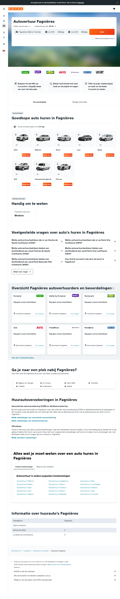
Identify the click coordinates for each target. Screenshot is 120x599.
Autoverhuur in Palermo (25, 481)
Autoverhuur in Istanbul (88, 488)
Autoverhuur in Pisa (24, 491)
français (81, 3)
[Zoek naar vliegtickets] (4, 16)
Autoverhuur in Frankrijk (40, 551)
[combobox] (22, 26)
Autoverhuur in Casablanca (58, 481)
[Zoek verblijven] (4, 21)
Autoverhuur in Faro (87, 491)
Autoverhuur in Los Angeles (90, 484)
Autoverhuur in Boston (57, 491)
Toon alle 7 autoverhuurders (23, 358)
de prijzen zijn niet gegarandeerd (61, 564)
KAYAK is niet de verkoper (24, 571)
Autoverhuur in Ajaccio (57, 484)
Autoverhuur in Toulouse (89, 494)
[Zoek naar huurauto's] (4, 25)
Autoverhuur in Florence (57, 488)
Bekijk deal (26, 155)
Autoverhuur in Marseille (57, 494)
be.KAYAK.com (16, 551)
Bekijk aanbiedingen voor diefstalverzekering (29, 421)
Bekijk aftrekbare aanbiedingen (24, 438)
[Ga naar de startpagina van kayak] (15, 8)
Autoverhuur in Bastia (24, 484)
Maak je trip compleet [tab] (45, 467)
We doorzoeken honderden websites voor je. (32, 575)
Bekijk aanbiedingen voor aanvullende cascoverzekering (34, 417)
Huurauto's (27, 551)
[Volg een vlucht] (4, 37)
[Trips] (4, 44)
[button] (117, 2)
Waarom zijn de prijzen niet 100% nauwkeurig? (33, 580)
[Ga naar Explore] (4, 32)
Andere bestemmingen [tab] (24, 467)
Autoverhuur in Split (24, 488)
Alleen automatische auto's (105, 38)
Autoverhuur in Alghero (25, 494)
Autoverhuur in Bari (87, 481)
